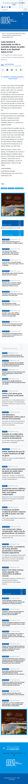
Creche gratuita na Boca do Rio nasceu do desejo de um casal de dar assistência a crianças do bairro (13, 602)
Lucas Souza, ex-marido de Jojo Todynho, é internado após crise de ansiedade (13, 263)
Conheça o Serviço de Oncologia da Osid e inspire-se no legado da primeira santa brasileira (13, 613)
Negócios (5, 379)
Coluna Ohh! (18, 66)
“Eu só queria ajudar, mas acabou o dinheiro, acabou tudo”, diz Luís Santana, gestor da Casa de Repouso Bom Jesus (13, 636)
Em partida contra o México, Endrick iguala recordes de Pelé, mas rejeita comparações (14, 491)
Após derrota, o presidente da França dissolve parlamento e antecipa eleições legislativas (13, 550)
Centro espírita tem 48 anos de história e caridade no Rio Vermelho (13, 694)
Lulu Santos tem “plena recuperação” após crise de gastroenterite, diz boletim (10, 252)
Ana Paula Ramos (9, 64)
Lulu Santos (11, 188)
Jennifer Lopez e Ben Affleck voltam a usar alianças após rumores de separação (10, 314)
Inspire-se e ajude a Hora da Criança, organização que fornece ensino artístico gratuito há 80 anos (13, 683)
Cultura (5, 369)
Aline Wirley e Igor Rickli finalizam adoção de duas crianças (12, 274)
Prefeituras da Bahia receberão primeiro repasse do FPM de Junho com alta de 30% (14, 513)
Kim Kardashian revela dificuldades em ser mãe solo (11, 304)
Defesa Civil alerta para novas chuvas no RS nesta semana (12, 395)
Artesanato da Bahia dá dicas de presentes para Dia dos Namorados (13, 355)
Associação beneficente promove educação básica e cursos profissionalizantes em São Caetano (13, 672)
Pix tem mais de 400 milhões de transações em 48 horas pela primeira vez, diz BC (13, 382)
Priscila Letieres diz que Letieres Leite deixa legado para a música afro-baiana (13, 373)
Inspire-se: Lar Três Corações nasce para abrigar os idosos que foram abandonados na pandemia (12, 704)
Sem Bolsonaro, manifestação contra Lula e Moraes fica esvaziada (13, 417)
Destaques (5, 360)
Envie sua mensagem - (15, 4)
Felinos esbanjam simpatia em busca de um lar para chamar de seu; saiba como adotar (13, 624)
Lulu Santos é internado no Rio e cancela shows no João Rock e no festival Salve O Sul (12, 335)
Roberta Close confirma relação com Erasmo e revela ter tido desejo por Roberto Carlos (11, 284)
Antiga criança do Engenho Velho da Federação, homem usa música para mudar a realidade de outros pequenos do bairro (13, 648)
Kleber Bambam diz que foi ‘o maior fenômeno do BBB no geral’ (12, 242)
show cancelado (19, 188)
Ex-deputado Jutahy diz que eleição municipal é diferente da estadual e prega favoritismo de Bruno (13, 364)
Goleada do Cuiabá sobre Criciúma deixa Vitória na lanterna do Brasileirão (12, 436)
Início (3, 33)
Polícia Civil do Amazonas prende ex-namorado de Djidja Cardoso (12, 324)
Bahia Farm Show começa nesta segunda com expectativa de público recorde (12, 573)
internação (4, 188)
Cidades (5, 353)
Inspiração (5, 598)
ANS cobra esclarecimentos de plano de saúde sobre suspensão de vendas (13, 471)
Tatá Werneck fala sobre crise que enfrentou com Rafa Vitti (12, 294)
